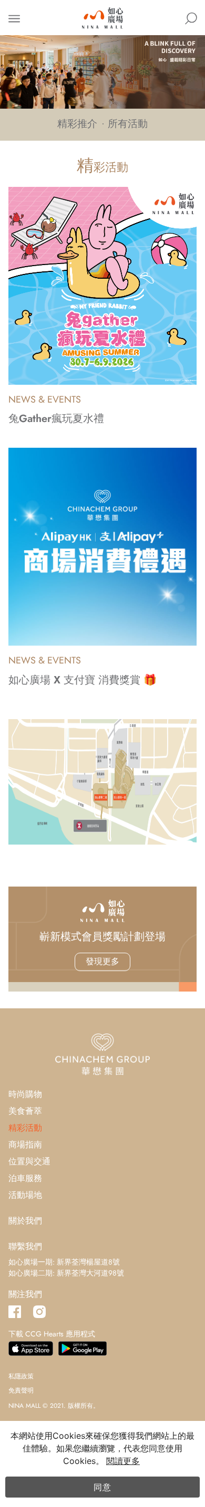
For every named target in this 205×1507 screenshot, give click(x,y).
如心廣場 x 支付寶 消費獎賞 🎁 (82, 680)
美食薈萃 (25, 1111)
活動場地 (25, 1195)
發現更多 (102, 961)
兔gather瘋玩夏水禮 (56, 418)
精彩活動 (25, 1128)
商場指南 (25, 1145)
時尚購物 (25, 1094)
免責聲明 (21, 1390)
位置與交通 (29, 1161)
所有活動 (128, 124)
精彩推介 (77, 124)
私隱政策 (21, 1376)
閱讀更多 (123, 1461)
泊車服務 (25, 1178)
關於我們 (25, 1221)
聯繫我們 (25, 1246)
